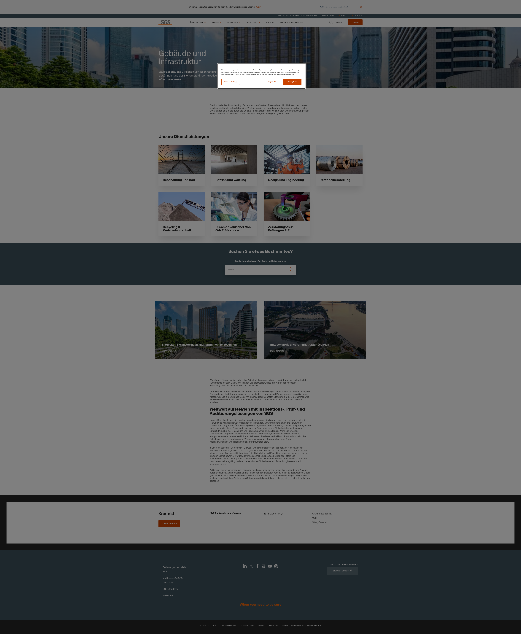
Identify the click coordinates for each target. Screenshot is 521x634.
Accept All (292, 82)
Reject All (272, 82)
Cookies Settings (230, 82)
